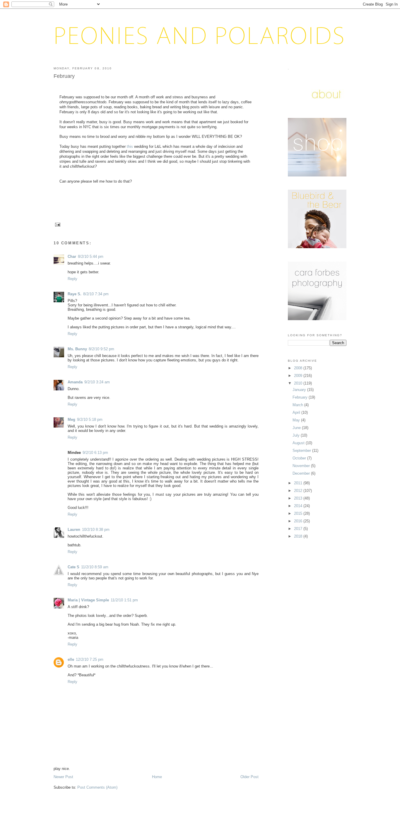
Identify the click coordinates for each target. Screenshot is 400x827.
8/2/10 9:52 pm (101, 349)
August (299, 443)
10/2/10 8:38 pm (96, 529)
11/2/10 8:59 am (94, 567)
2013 (298, 498)
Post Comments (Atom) (97, 787)
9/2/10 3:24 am (97, 382)
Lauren (74, 529)
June (297, 427)
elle (71, 659)
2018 (298, 536)
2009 (298, 375)
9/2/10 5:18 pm (89, 419)
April (297, 412)
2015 (298, 513)
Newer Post (63, 777)
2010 (298, 383)
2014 (298, 506)
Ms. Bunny (77, 349)
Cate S (73, 567)
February (64, 76)
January (300, 389)
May (297, 420)
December (302, 473)
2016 (298, 521)
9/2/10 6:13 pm (95, 452)
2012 (298, 490)
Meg (71, 419)
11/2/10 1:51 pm (124, 600)
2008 (298, 368)
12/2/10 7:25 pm (89, 659)
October (300, 458)
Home (157, 777)
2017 (298, 528)
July (297, 435)
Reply (72, 279)
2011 (298, 483)
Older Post (249, 777)
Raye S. (74, 294)
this (130, 146)
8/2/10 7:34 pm (96, 294)
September (302, 450)
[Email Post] (57, 224)
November (302, 466)
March (298, 405)
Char (72, 256)
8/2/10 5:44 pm (90, 256)
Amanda (75, 382)
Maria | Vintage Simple (88, 600)
